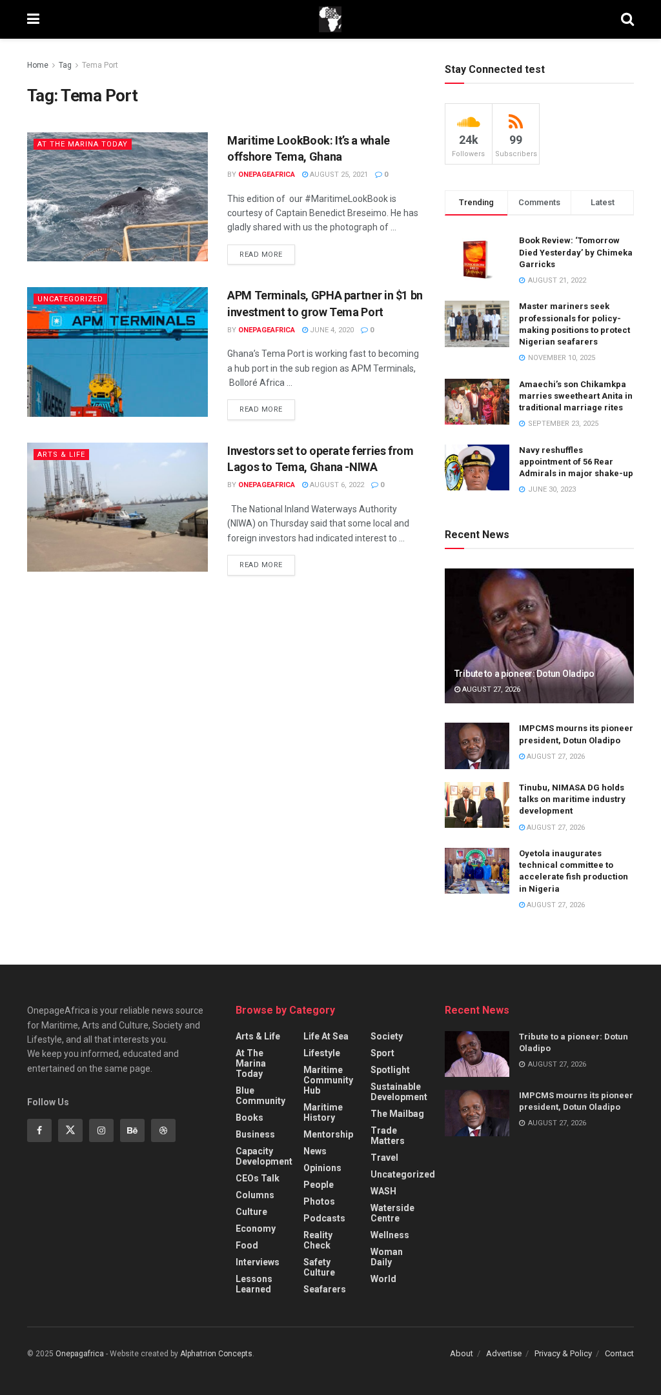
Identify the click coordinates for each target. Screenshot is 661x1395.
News (315, 1151)
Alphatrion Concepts (216, 1353)
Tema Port (100, 65)
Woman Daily (387, 1257)
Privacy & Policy (563, 1353)
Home (37, 65)
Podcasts (324, 1218)
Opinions (322, 1168)
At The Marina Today (82, 144)
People (318, 1184)
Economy (256, 1228)
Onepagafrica (80, 1353)
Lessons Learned (254, 1284)
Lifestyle (321, 1053)
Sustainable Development (399, 1091)
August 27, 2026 (490, 689)
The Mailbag (397, 1114)
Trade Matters (388, 1135)
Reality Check (317, 1240)
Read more (261, 254)
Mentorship (328, 1134)
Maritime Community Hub (328, 1080)
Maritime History (323, 1112)
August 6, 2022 (336, 485)
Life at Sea (326, 1036)
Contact (619, 1353)
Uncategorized (70, 299)
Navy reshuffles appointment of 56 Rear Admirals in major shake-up (576, 461)
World (383, 1279)
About (461, 1353)
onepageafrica (266, 174)
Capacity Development (264, 1156)
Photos (319, 1201)
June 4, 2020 (331, 330)
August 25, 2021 (338, 174)
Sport (382, 1053)
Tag (65, 65)
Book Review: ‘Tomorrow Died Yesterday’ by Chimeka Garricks (576, 252)
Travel (384, 1157)
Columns (255, 1195)
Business (255, 1134)
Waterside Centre (392, 1213)
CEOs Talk (258, 1178)
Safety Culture (319, 1267)
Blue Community (260, 1095)
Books (249, 1117)
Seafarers (324, 1289)
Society (387, 1036)
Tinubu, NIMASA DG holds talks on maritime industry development (572, 799)
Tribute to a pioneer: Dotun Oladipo (524, 673)
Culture (251, 1212)
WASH (383, 1191)
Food (247, 1245)
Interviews (258, 1262)
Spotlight (390, 1070)
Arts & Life (61, 454)
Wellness (390, 1235)
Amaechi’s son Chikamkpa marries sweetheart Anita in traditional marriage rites (576, 395)
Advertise (504, 1353)
